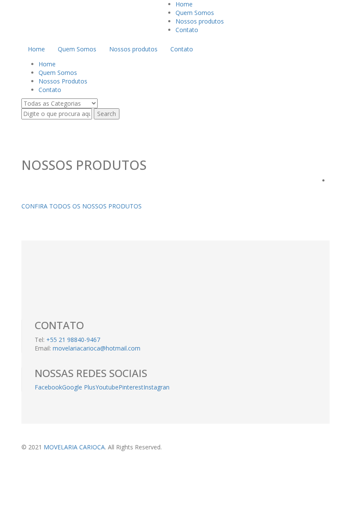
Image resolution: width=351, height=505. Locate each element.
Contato (187, 30)
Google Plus (78, 387)
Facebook (48, 387)
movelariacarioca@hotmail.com (96, 348)
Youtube (107, 387)
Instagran (156, 387)
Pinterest (131, 387)
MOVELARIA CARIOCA (74, 447)
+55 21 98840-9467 (73, 340)
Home (184, 4)
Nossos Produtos (63, 81)
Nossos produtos (200, 21)
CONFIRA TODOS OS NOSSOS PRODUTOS (81, 206)
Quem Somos (195, 13)
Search (106, 114)
